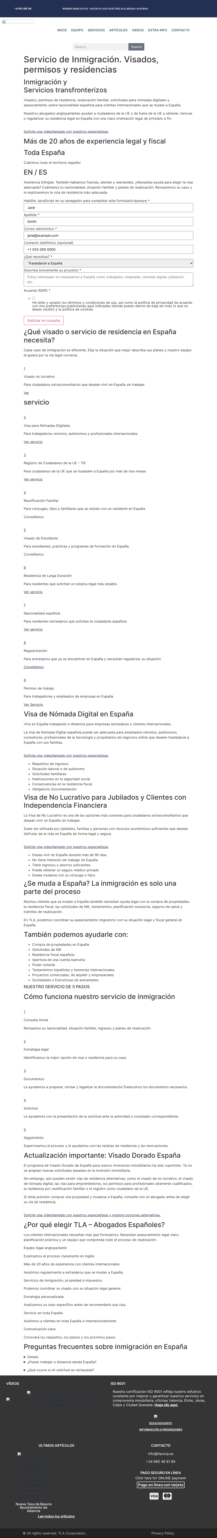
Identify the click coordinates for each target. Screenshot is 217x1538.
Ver (26, 393)
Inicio (62, 30)
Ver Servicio (33, 704)
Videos (138, 30)
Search (136, 47)
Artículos (118, 30)
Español (191, 8)
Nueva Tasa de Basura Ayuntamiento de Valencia (33, 1507)
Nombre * (142, 201)
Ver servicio (33, 442)
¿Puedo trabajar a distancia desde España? (61, 1362)
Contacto (180, 30)
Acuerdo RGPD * (37, 290)
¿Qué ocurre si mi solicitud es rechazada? (60, 1370)
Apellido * (32, 214)
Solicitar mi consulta (43, 320)
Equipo (77, 30)
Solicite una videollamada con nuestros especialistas (66, 131)
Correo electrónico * (40, 228)
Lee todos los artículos (56, 1516)
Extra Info (157, 30)
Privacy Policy (163, 1533)
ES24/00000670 (160, 1423)
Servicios (96, 30)
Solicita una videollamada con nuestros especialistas (66, 755)
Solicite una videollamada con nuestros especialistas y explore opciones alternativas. (92, 1215)
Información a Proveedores (160, 1429)
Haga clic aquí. (166, 1405)
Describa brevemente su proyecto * (52, 270)
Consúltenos (34, 667)
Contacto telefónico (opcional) (48, 242)
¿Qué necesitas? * (38, 256)
